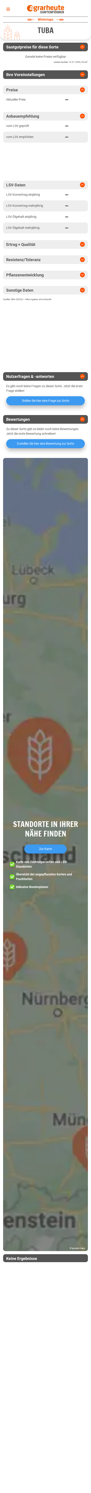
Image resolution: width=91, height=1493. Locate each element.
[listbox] (7, 9)
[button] (45, 854)
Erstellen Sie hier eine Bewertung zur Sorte (45, 443)
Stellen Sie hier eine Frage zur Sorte (45, 400)
